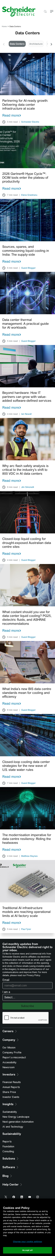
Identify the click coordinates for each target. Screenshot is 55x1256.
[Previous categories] (3, 44)
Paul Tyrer (26, 929)
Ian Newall (26, 414)
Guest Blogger (28, 268)
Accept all (27, 1250)
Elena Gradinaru (29, 195)
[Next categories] (51, 44)
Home (4, 26)
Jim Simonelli (27, 487)
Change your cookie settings (27, 1241)
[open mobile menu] (51, 11)
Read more (10, 115)
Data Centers (17, 44)
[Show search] (45, 11)
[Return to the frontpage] (17, 11)
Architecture (35, 44)
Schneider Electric (30, 122)
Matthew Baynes (29, 856)
